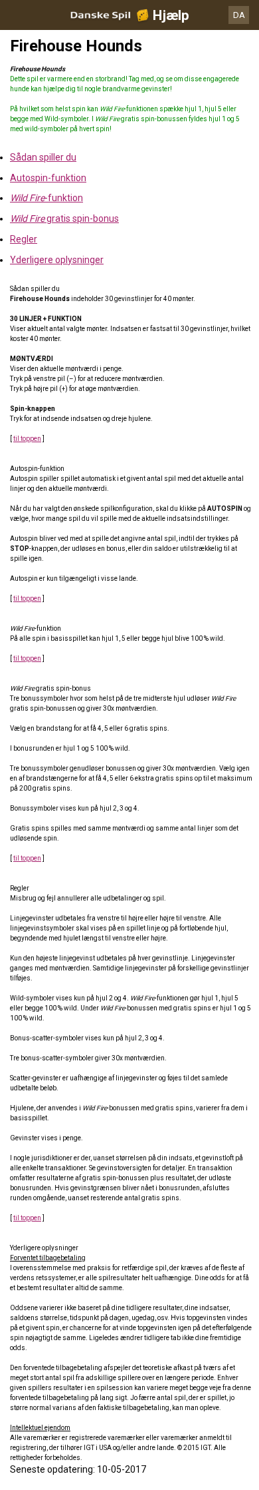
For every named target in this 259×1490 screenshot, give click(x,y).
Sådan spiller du (43, 157)
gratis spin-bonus (64, 218)
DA (239, 15)
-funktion (46, 197)
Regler (23, 239)
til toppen (27, 438)
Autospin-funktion (48, 178)
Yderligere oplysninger (57, 259)
